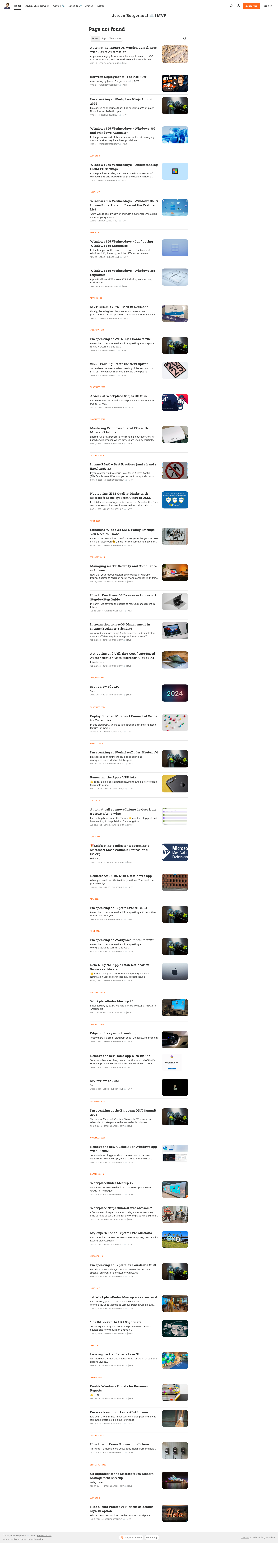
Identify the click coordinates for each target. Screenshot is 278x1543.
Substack (245, 1537)
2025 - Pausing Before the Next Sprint (119, 364)
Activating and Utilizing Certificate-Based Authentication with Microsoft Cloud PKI (122, 655)
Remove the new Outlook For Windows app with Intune (123, 1149)
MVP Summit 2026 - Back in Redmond (119, 307)
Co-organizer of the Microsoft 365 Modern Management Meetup (122, 1476)
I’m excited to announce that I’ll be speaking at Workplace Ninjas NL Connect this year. (122, 345)
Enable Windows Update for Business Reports (119, 1388)
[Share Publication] (238, 6)
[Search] (231, 6)
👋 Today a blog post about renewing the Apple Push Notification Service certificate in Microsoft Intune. (119, 975)
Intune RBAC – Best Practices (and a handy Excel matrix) (123, 466)
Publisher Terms (44, 1535)
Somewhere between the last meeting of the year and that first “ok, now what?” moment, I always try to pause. (122, 370)
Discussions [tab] (115, 38)
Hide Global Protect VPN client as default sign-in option (121, 1509)
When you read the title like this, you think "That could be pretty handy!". (121, 882)
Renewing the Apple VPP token (114, 777)
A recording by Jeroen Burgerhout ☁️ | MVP (114, 81)
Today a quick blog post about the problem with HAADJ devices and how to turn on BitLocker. (120, 1328)
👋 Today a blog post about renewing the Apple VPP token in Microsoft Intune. (124, 783)
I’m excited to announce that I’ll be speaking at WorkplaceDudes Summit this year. (116, 946)
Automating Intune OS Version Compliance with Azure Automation (123, 49)
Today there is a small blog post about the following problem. (124, 1037)
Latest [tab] (95, 38)
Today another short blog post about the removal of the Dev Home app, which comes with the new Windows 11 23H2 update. (123, 1062)
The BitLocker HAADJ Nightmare (115, 1322)
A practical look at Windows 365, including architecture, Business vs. (121, 281)
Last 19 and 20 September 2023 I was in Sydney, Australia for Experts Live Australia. (124, 1239)
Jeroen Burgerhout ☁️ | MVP (113, 63)
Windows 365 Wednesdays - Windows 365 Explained (122, 273)
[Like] (92, 89)
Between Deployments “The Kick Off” (119, 77)
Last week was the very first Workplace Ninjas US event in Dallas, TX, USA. (122, 402)
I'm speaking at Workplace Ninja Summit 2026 (122, 101)
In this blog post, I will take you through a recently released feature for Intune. (123, 726)
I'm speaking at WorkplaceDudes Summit (122, 940)
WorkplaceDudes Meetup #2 (111, 1183)
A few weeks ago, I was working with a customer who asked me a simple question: (123, 215)
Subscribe (251, 5)
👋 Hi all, (95, 1394)
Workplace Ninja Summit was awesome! (121, 1208)
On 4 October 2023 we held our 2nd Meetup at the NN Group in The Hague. (120, 1189)
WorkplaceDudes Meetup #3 (111, 1001)
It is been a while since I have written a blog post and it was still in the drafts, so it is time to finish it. (123, 1418)
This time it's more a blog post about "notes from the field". (123, 1448)
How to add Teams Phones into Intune (119, 1444)
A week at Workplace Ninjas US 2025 (118, 396)
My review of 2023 (104, 1081)
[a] (175, 83)
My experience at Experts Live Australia (121, 1233)
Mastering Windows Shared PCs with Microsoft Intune (119, 430)
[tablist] (106, 38)
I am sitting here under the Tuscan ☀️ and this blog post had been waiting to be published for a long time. (123, 819)
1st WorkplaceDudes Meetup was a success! (123, 1297)
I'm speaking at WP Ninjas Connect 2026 (121, 339)
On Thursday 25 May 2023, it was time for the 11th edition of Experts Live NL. (124, 1360)
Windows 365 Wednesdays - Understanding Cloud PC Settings (124, 167)
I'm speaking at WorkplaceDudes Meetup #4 (124, 752)
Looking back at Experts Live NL (115, 1354)
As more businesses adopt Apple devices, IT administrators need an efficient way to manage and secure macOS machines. (122, 634)
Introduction (97, 662)
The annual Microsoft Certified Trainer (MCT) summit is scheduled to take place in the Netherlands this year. (120, 1120)
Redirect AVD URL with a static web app (121, 876)
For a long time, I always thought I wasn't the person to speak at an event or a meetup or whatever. (120, 1271)
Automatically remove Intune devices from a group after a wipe (123, 811)
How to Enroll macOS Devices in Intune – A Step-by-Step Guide (123, 597)
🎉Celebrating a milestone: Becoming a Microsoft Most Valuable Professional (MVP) (119, 850)
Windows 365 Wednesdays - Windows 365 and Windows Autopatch (122, 130)
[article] (139, 57)
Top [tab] (104, 38)
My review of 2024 (104, 686)
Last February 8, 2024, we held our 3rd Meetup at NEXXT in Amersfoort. (123, 1007)
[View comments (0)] (113, 89)
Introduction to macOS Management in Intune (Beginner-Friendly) (120, 626)
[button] (17, 6)
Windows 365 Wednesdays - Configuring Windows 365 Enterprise (121, 243)
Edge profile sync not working (113, 1033)
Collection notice (35, 1539)
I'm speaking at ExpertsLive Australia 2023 (123, 1265)
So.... (92, 691)
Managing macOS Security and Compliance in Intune (123, 568)
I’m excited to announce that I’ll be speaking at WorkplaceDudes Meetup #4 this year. (116, 758)
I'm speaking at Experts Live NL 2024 (118, 908)
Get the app (152, 1537)
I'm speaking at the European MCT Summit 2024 (123, 1112)
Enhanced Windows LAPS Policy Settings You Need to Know (122, 532)
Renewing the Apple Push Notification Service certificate (119, 967)
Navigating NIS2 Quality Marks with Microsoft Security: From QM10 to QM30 (121, 495)
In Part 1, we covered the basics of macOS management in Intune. (122, 605)
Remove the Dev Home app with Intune (120, 1056)
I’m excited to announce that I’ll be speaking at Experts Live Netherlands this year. (123, 914)
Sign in (268, 5)
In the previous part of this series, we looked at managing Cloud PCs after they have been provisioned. (122, 138)
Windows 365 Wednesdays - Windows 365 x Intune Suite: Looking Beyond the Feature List (124, 205)
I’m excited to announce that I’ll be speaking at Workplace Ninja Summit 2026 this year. (122, 109)
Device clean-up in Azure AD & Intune (119, 1412)
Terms (23, 1539)
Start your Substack (132, 1537)
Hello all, (95, 858)
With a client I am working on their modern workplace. (120, 1515)
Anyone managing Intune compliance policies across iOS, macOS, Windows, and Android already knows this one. (122, 57)
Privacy (15, 1539)
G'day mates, (97, 1482)
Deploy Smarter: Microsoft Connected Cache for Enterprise (123, 718)
